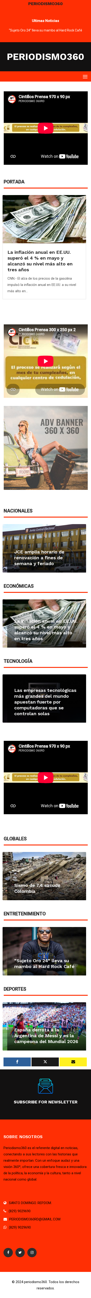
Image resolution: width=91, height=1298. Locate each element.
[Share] (17, 1062)
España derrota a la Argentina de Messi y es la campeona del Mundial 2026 (46, 1035)
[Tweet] (45, 1062)
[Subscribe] (73, 1062)
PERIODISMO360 (45, 56)
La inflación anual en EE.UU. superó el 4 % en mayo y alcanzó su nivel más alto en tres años (40, 260)
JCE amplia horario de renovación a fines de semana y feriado (39, 557)
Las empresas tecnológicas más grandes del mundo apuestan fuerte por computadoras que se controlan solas (45, 701)
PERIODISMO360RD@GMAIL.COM (34, 1219)
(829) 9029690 (20, 1211)
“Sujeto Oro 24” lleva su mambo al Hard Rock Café (45, 30)
